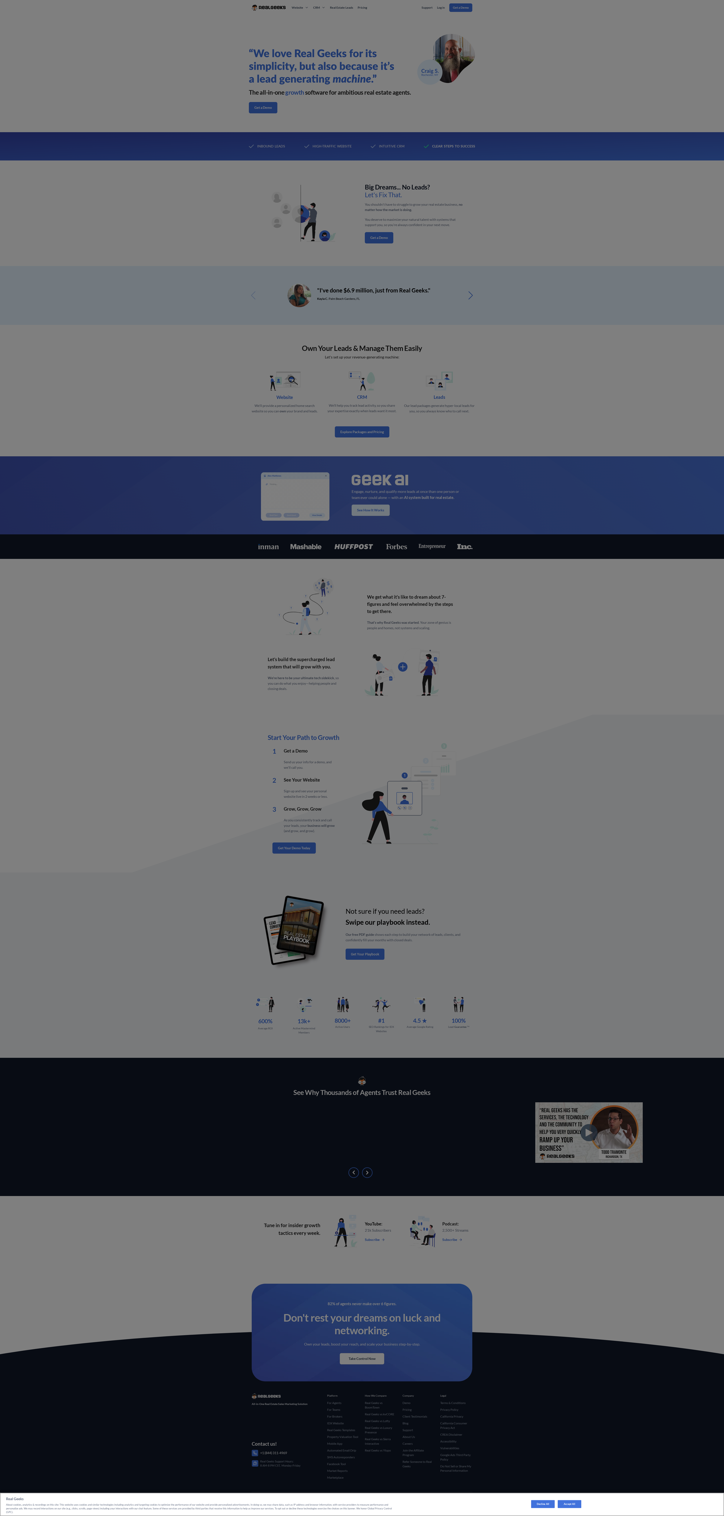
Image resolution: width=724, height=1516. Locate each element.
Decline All (543, 1503)
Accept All (569, 1503)
